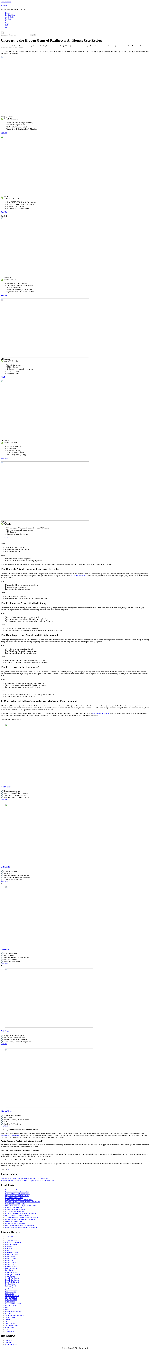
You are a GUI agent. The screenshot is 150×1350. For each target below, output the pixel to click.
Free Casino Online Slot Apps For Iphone (19, 1225)
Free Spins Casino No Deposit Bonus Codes (20, 1206)
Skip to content (6, 2)
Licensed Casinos (11, 1290)
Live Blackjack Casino (13, 1190)
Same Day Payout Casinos (14, 1315)
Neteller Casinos (11, 1300)
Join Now (4, 377)
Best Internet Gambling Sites (15, 1204)
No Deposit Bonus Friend (14, 1198)
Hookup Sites (10, 15)
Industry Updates (11, 1286)
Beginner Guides (11, 1244)
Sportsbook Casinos (12, 1325)
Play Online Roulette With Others (17, 1196)
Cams (7, 21)
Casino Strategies (11, 1262)
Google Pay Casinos (12, 1278)
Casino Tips (9, 1264)
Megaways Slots (11, 1298)
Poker (7, 1307)
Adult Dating (9, 17)
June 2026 (8, 1342)
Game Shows (10, 1276)
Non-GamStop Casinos (13, 1304)
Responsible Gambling (13, 1311)
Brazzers (5, 949)
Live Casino (9, 1294)
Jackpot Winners (11, 1288)
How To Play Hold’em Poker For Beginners (20, 1213)
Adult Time (6, 787)
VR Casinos (9, 1331)
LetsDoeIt (5, 867)
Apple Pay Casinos (12, 1240)
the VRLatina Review (78, 576)
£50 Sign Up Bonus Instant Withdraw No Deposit (22, 1202)
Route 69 (4, 5)
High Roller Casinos (12, 1280)
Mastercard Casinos (12, 1296)
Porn (7, 23)
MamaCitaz (6, 1111)
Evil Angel (5, 1031)
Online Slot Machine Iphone (15, 1223)
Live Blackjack (10, 1292)
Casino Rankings (11, 1258)
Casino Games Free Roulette (15, 1209)
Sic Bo (7, 1321)
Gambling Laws (10, 1272)
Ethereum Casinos (11, 1268)
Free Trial (4, 458)
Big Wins (8, 1246)
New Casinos (10, 1302)
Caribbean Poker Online (13, 1208)
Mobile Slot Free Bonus (13, 1221)
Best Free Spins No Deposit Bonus (17, 1194)
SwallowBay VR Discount (10, 1135)
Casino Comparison (12, 1254)
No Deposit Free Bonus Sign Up (16, 1211)
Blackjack (8, 1248)
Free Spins (9, 1270)
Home (7, 13)
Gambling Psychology (13, 1274)
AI (6, 27)
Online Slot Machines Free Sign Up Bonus (20, 1219)
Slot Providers (10, 1323)
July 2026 (8, 1340)
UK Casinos (9, 1327)
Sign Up (4, 133)
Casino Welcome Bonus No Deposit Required (21, 1227)
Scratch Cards (10, 1317)
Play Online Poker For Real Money (17, 1215)
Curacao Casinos (11, 1266)
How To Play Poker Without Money (17, 1192)
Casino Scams (10, 1260)
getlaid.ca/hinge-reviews (100, 713)
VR (6, 25)
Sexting (8, 19)
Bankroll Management (13, 1242)
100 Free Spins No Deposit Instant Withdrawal (21, 1217)
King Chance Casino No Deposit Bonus (19, 1200)
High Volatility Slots (12, 1282)
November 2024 (11, 1344)
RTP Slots (8, 1313)
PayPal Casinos (10, 1306)
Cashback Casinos (11, 1252)
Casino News (10, 1256)
